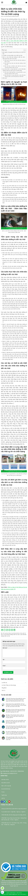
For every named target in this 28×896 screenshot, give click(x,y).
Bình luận (5, 648)
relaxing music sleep (6, 860)
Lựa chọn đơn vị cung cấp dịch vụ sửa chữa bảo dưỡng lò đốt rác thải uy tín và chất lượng (14, 69)
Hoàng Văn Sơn (15, 16)
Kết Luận (5, 78)
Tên (4, 659)
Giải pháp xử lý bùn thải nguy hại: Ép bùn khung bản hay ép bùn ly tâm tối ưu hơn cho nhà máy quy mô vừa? (15, 711)
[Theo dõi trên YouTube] (9, 801)
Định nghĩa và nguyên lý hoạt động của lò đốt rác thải (14, 53)
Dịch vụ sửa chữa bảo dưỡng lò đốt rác (9, 634)
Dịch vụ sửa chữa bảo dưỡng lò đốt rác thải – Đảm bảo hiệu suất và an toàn (14, 57)
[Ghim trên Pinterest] (12, 630)
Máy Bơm (4, 687)
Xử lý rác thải (16, 633)
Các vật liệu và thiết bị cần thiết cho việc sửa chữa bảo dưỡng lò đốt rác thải (15, 66)
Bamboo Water (19, 858)
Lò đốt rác (4, 682)
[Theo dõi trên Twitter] (4, 801)
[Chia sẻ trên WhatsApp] (2, 630)
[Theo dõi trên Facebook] (2, 801)
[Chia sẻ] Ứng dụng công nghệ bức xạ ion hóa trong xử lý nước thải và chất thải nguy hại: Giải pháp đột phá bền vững (16, 700)
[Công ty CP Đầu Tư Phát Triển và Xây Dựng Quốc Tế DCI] (14, 2)
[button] (2, 2)
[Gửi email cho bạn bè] (9, 630)
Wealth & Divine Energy (18, 860)
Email (4, 665)
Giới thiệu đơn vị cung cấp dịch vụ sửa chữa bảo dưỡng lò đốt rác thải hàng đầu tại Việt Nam (15, 76)
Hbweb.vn (24, 894)
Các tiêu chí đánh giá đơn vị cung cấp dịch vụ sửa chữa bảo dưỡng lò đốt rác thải (15, 73)
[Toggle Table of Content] (24, 50)
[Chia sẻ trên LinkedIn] (14, 630)
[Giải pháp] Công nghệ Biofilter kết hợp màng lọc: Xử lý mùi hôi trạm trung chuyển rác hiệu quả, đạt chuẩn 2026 (16, 705)
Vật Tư (3, 690)
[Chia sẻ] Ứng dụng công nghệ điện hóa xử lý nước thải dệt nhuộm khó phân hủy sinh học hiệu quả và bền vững (16, 727)
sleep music (12, 858)
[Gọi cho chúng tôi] (7, 801)
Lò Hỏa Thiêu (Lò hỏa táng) (9, 685)
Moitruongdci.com (13, 894)
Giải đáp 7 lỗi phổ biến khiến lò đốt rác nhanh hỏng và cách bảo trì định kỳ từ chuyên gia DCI (15, 716)
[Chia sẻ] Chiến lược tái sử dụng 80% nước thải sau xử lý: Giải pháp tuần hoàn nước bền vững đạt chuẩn (16, 722)
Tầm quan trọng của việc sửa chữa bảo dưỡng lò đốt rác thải (15, 61)
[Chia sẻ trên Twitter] (7, 630)
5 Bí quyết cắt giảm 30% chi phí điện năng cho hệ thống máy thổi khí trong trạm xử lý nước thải (16, 738)
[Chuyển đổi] (25, 682)
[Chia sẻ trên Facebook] (4, 630)
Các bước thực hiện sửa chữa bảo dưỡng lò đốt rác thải (15, 64)
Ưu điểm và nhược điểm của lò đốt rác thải (12, 55)
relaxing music (4, 858)
